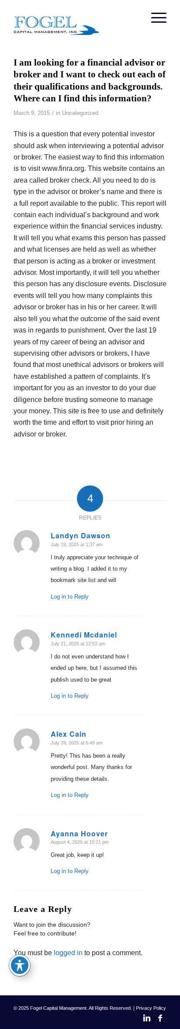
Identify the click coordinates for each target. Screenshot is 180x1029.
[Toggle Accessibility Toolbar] (19, 965)
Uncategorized (80, 113)
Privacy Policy (151, 1008)
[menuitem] (154, 17)
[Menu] (154, 17)
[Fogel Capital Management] (75, 17)
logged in (68, 952)
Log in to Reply (70, 596)
